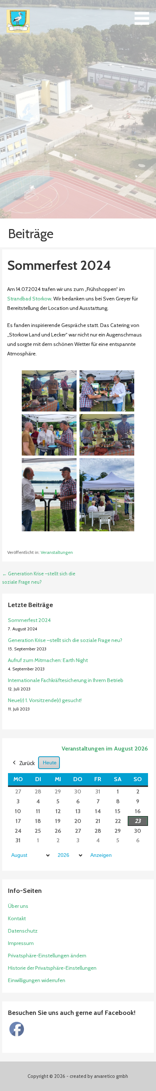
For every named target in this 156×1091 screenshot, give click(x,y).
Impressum (21, 943)
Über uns (18, 906)
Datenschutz (23, 930)
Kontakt (17, 918)
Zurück (27, 763)
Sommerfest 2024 (29, 620)
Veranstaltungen (57, 552)
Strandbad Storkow (29, 298)
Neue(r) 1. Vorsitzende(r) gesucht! (45, 700)
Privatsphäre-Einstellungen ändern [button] (47, 955)
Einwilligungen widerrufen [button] (36, 980)
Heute (50, 762)
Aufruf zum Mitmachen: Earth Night (48, 660)
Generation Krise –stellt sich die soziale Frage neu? (65, 640)
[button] (144, 13)
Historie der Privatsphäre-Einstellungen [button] (52, 968)
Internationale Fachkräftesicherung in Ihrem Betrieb (65, 680)
